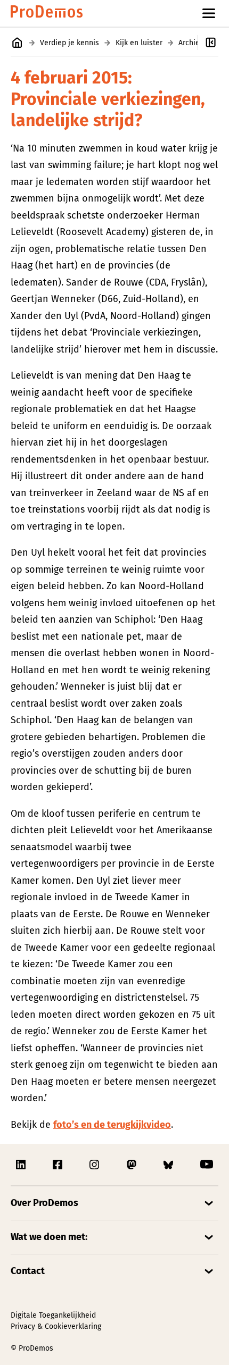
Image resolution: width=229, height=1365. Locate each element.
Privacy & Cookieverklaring (56, 1326)
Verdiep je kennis (69, 42)
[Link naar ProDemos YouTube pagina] (206, 1164)
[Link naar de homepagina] (47, 13)
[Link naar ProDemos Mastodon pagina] (132, 1164)
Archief (190, 42)
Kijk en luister (139, 42)
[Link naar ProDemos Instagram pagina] (95, 1164)
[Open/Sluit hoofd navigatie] (208, 13)
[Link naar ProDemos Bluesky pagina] (169, 1164)
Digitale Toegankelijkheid (53, 1315)
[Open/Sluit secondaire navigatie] (213, 42)
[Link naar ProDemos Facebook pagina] (58, 1164)
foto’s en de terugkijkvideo (112, 1124)
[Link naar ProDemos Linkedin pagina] (22, 1164)
